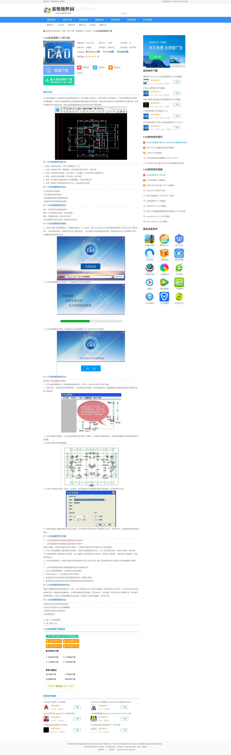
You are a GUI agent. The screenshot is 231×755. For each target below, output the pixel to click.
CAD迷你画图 (55, 620)
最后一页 (53, 623)
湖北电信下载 (53, 657)
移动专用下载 (70, 679)
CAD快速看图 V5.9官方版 (155, 175)
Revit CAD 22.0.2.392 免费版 (156, 222)
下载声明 (111, 750)
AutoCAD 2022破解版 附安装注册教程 (160, 148)
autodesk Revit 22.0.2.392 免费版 (158, 216)
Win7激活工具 (176, 1)
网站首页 (51, 20)
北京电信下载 (70, 662)
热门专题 (185, 1)
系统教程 (131, 20)
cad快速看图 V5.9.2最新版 (156, 201)
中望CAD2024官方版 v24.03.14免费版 (160, 185)
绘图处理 (71, 25)
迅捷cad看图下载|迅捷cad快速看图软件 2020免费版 (162, 99)
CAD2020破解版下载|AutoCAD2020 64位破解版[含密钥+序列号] (167, 142)
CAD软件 (60, 25)
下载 (77, 707)
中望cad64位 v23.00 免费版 (156, 206)
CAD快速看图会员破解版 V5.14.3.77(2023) (162, 158)
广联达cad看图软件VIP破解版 (154, 88)
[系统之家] (69, 10)
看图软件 (50, 25)
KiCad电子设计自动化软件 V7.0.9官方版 (105, 725)
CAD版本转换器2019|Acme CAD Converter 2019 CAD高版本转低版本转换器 (118, 713)
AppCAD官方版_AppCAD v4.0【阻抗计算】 (59, 713)
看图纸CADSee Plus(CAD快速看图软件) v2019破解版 (162, 77)
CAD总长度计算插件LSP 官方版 (55, 725)
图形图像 (79, 31)
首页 (63, 31)
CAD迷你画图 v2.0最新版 (155, 180)
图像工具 (102, 25)
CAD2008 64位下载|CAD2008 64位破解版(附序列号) (165, 163)
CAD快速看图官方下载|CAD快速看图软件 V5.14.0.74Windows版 (166, 122)
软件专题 (147, 20)
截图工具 (82, 25)
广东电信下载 (70, 657)
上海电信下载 (53, 662)
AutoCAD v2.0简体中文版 (155, 190)
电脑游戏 (99, 20)
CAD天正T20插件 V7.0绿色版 (54, 702)
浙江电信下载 (51, 674)
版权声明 (101, 750)
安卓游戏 (115, 20)
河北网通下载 (51, 679)
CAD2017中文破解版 (154, 153)
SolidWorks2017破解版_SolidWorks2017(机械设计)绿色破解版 (113, 702)
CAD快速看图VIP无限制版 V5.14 (155, 111)
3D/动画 (93, 25)
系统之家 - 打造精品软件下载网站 (54, 1)
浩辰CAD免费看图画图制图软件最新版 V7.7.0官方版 (165, 211)
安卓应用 (83, 20)
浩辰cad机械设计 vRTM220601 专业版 (160, 196)
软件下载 (67, 20)
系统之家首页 (166, 1)
